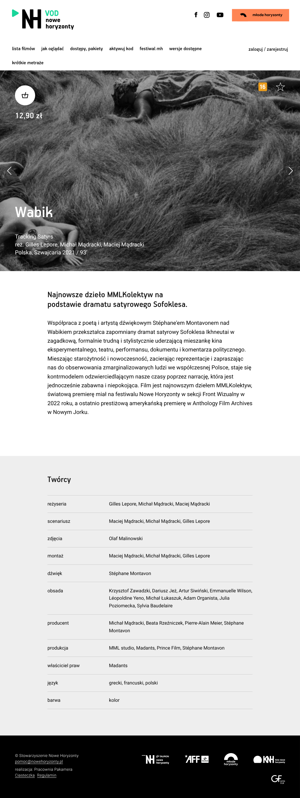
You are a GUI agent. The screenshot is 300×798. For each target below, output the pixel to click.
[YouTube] (219, 18)
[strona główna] (78, 19)
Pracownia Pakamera (53, 769)
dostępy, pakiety (86, 49)
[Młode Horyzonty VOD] (260, 15)
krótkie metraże (28, 63)
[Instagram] (206, 18)
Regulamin (47, 775)
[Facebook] (195, 18)
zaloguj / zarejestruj (268, 49)
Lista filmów (23, 49)
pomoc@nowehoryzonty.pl (39, 762)
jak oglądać (52, 49)
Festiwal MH (151, 49)
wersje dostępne (185, 49)
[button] (290, 171)
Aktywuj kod (121, 49)
